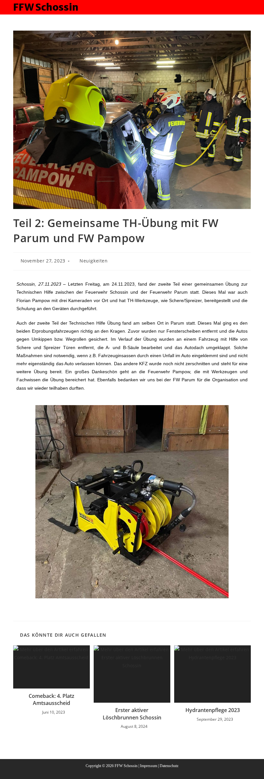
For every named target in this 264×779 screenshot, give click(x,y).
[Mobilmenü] (248, 7)
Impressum (148, 766)
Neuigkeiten (94, 261)
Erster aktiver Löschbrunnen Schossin (132, 714)
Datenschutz (169, 766)
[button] (23, 502)
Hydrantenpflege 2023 (212, 710)
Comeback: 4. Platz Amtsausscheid (51, 699)
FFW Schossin (46, 7)
